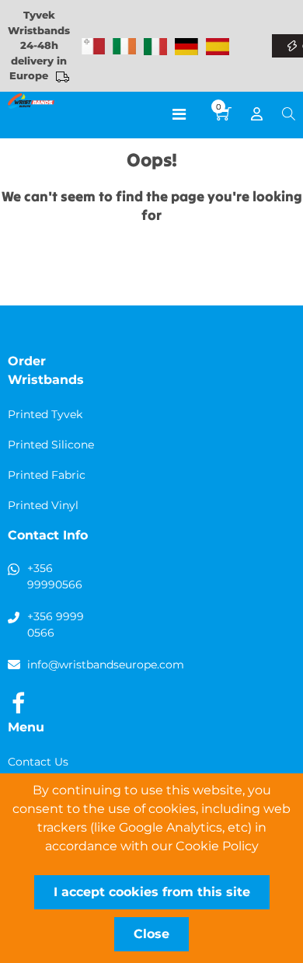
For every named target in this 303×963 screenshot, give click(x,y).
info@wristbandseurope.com (105, 665)
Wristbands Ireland (124, 46)
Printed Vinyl (43, 505)
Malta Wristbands (93, 46)
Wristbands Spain (217, 46)
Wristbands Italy (155, 46)
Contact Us (38, 762)
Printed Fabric (46, 475)
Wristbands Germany (186, 46)
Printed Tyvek (45, 414)
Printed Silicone (51, 445)
